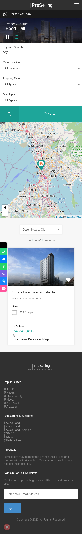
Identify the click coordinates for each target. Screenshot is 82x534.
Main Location (11, 62)
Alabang (11, 406)
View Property (41, 278)
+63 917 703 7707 (20, 14)
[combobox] (41, 69)
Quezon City (14, 396)
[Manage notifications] (7, 527)
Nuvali (10, 399)
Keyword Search (13, 47)
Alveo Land (13, 426)
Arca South (13, 403)
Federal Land (14, 440)
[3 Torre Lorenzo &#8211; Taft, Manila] (41, 165)
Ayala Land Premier (18, 429)
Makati (11, 392)
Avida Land (13, 423)
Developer (9, 94)
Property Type (11, 78)
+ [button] (5, 207)
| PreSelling (41, 5)
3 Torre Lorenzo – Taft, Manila (33, 292)
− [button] (5, 213)
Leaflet (59, 216)
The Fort (12, 389)
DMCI (10, 436)
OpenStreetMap (73, 216)
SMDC (10, 433)
